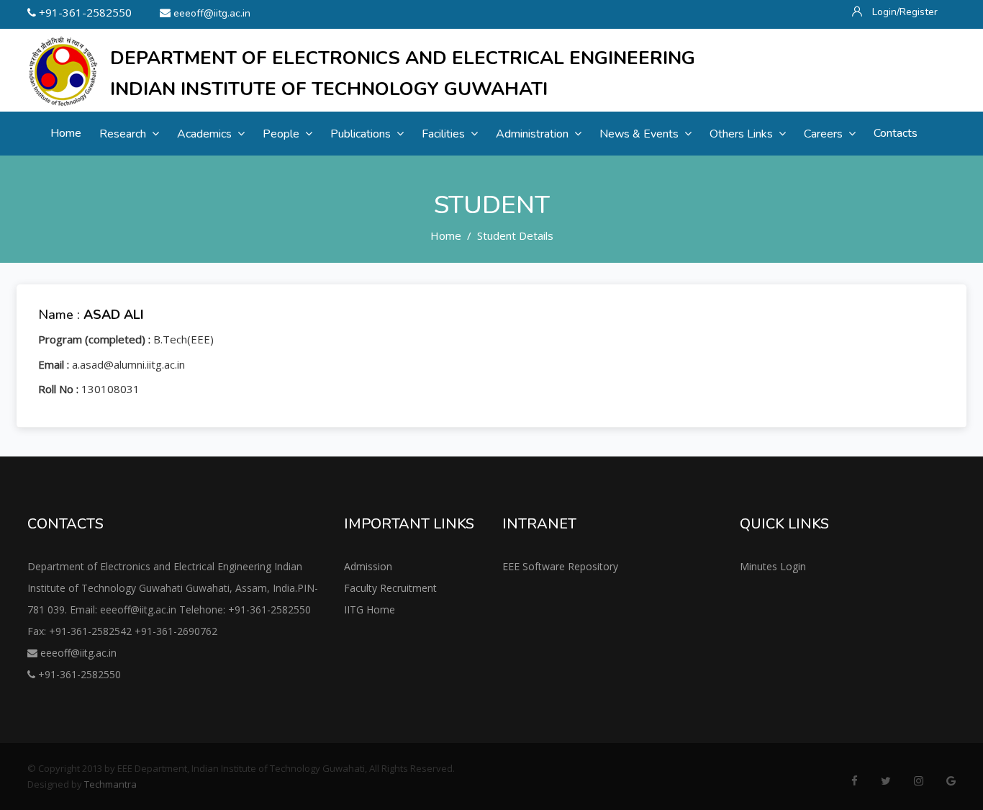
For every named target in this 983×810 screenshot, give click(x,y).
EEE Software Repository (560, 566)
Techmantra (110, 784)
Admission (368, 566)
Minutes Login (773, 566)
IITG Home (369, 609)
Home (445, 235)
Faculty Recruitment (390, 588)
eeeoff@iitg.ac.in (211, 13)
